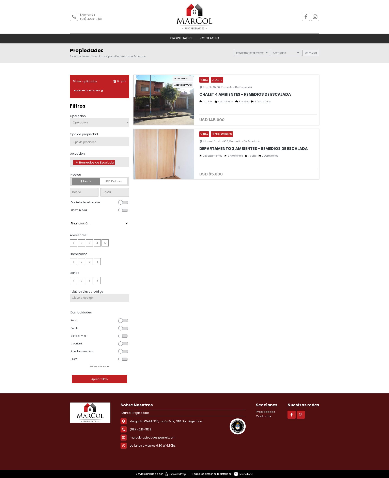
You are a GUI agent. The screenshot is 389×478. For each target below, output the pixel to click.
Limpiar (121, 81)
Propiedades (181, 38)
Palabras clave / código (86, 292)
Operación (78, 116)
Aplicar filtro (99, 379)
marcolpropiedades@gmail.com (152, 438)
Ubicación (77, 153)
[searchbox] (101, 142)
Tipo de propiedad (84, 134)
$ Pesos (85, 181)
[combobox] (99, 141)
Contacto (209, 38)
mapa (312, 52)
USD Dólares (113, 181)
